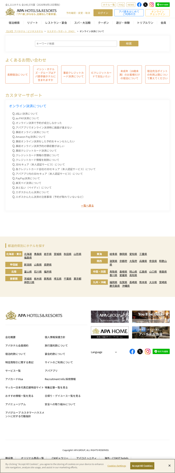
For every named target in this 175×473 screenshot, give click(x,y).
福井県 (48, 271)
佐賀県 (123, 282)
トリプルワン (145, 23)
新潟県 (28, 264)
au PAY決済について (27, 118)
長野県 (48, 264)
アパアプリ (51, 370)
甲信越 (14, 264)
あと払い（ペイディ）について (34, 187)
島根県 (123, 271)
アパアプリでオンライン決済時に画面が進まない (44, 127)
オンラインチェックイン (157, 13)
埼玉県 (58, 278)
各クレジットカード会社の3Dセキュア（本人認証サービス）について (56, 169)
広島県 (143, 271)
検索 (129, 43)
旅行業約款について (56, 345)
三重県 (143, 254)
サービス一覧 (13, 370)
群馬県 (48, 278)
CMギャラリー (60, 458)
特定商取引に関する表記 (19, 362)
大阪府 (133, 261)
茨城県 (28, 278)
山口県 (153, 271)
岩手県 (48, 254)
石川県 (38, 271)
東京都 (77, 278)
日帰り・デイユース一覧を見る (63, 396)
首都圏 (14, 278)
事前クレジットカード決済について (73, 74)
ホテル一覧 (109, 4)
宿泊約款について (15, 354)
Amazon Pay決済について (31, 136)
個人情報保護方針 (55, 337)
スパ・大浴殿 (82, 23)
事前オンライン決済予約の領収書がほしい (40, 146)
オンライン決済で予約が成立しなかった (39, 123)
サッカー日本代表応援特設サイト (24, 387)
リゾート (32, 23)
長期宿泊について (17, 74)
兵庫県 (143, 261)
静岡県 (123, 254)
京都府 (123, 261)
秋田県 (67, 254)
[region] (87, 466)
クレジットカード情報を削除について (37, 160)
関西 (99, 261)
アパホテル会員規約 (16, 345)
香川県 (113, 275)
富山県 (28, 271)
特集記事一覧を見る (56, 387)
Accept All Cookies (142, 465)
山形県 (77, 254)
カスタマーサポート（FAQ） (61, 31)
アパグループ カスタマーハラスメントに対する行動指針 (24, 414)
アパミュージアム (15, 404)
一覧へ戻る (87, 205)
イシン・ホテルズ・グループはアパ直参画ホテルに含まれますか (45, 74)
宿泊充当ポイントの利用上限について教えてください (157, 74)
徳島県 (163, 271)
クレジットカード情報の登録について (37, 155)
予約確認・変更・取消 (78, 13)
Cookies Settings (116, 465)
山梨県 (38, 264)
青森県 (38, 254)
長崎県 (133, 282)
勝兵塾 (9, 458)
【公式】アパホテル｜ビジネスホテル (24, 31)
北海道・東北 (14, 254)
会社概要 (10, 337)
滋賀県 (113, 261)
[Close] (169, 465)
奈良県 (153, 261)
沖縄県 (126, 285)
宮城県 (58, 254)
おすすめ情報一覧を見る (19, 396)
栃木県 (38, 278)
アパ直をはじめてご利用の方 (129, 13)
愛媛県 (123, 275)
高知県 (133, 275)
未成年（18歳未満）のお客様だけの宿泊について (129, 74)
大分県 (153, 282)
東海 (99, 254)
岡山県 (133, 271)
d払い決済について (27, 113)
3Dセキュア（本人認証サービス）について (40, 164)
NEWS (131, 4)
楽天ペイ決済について (28, 183)
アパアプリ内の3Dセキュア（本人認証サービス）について (49, 173)
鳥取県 (113, 271)
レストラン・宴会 (56, 23)
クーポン (103, 23)
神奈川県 (29, 282)
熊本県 (143, 282)
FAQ (121, 4)
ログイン (103, 13)
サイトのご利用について (59, 362)
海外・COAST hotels (116, 458)
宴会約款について (55, 354)
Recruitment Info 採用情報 (60, 379)
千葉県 (67, 278)
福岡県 (113, 282)
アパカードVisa (14, 379)
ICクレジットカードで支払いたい (101, 74)
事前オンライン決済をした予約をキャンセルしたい (45, 141)
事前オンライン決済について (32, 132)
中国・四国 (99, 271)
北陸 (13, 271)
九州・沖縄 (99, 282)
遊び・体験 (123, 23)
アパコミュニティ (86, 458)
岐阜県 (113, 254)
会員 (163, 23)
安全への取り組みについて (60, 404)
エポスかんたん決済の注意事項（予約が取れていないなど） (50, 197)
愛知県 (133, 254)
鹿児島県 (115, 285)
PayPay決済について (28, 178)
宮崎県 (163, 282)
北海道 (28, 254)
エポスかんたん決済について (32, 192)
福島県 (28, 257)
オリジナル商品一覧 (32, 458)
